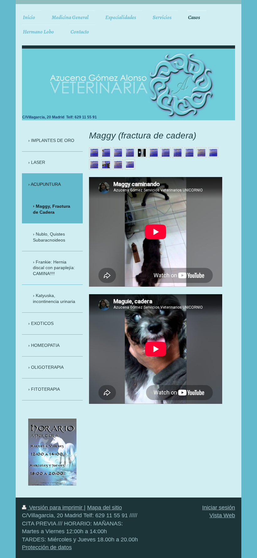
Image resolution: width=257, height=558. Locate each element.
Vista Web (222, 515)
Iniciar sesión (218, 507)
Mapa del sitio (104, 507)
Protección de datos (47, 547)
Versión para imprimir (56, 507)
